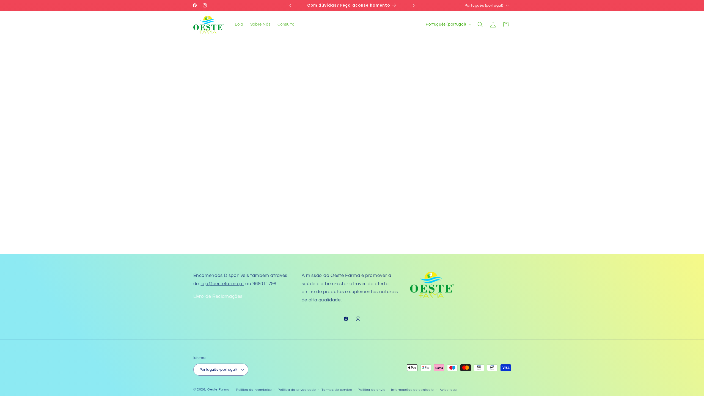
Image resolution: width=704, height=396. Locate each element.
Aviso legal (449, 389)
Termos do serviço (336, 389)
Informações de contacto (412, 389)
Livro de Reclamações (218, 296)
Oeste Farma (218, 389)
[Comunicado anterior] (290, 5)
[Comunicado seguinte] (414, 5)
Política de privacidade (297, 389)
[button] (480, 24)
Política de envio (372, 389)
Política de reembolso (254, 389)
